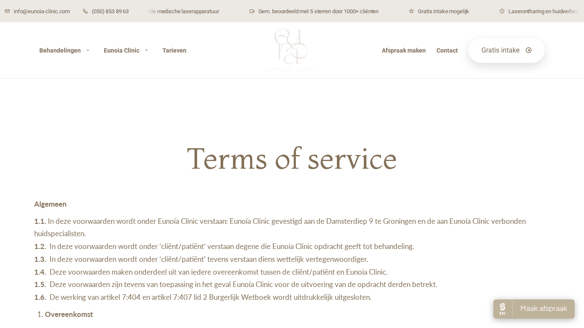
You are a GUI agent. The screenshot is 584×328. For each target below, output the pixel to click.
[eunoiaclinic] (292, 50)
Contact (447, 50)
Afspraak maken (404, 50)
